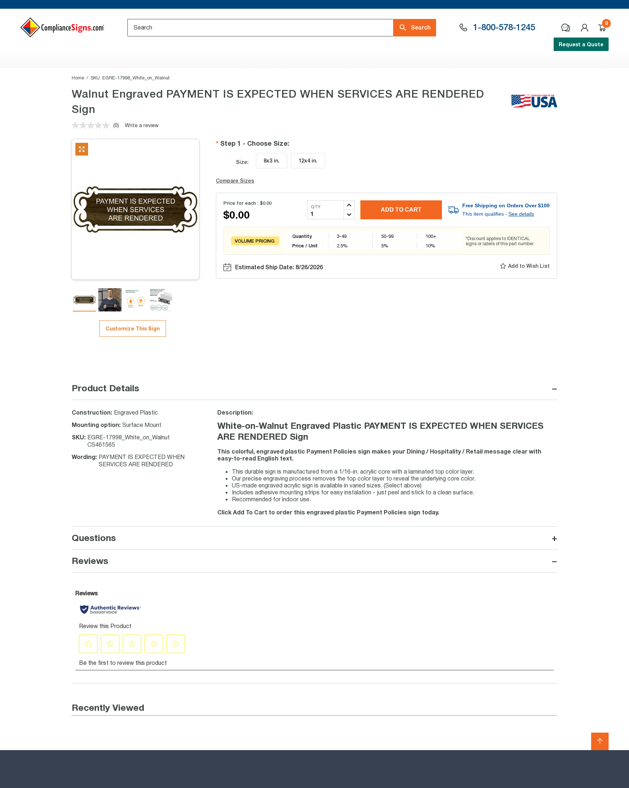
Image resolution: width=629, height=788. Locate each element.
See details (521, 214)
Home (78, 78)
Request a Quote (581, 44)
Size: (242, 162)
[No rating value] (92, 125)
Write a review (142, 125)
